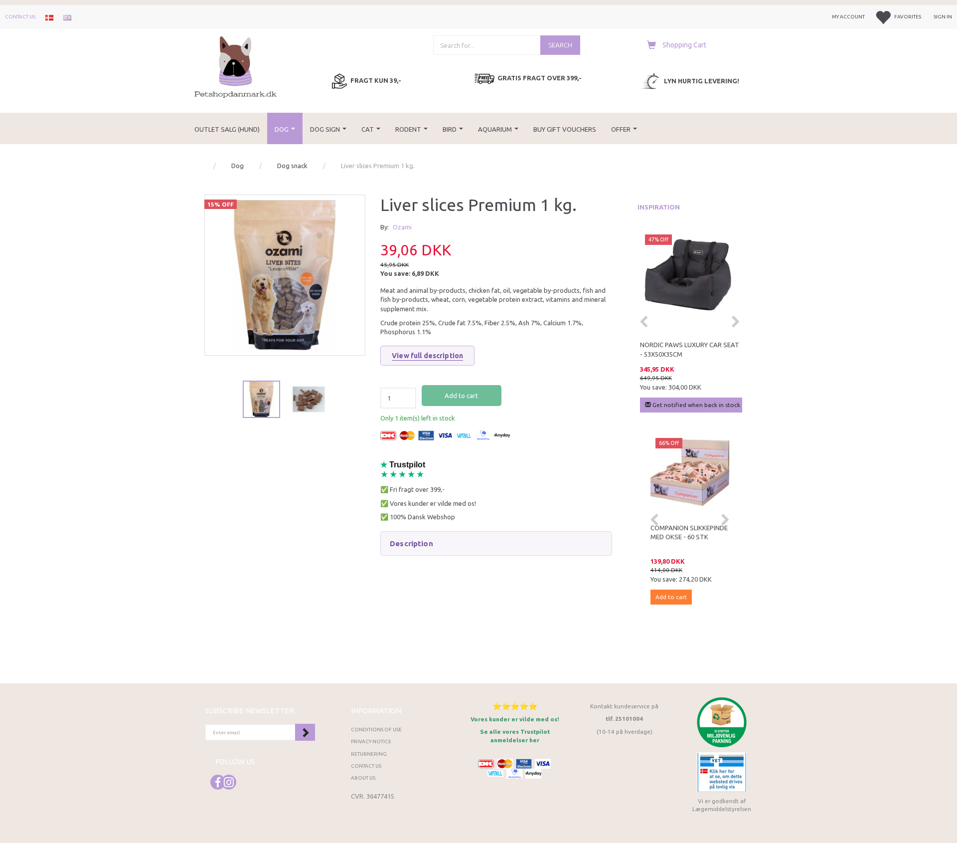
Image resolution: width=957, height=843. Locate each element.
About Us (363, 778)
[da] (49, 17)
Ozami (402, 226)
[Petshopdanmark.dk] (235, 66)
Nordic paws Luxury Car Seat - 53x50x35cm (689, 349)
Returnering (369, 754)
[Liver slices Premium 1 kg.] (285, 275)
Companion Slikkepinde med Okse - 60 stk (689, 532)
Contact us (20, 16)
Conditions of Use (376, 729)
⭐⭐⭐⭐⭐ (514, 706)
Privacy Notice (371, 741)
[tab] (496, 544)
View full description (427, 356)
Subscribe (305, 732)
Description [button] (411, 543)
